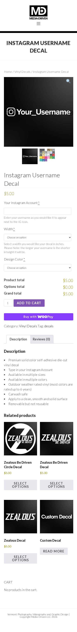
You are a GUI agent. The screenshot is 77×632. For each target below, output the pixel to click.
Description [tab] (18, 339)
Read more (53, 551)
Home (8, 71)
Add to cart (29, 303)
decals (49, 326)
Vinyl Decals (23, 71)
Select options (20, 485)
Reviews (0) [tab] (41, 339)
